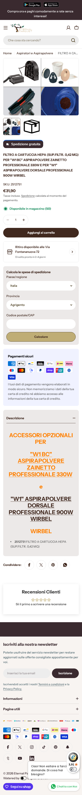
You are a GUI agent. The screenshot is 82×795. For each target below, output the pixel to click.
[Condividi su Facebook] (29, 565)
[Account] (68, 27)
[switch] (73, 769)
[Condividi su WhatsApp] (65, 565)
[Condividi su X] (41, 565)
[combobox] (41, 40)
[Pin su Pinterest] (53, 565)
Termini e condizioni (51, 684)
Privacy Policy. (12, 689)
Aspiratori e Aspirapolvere (35, 53)
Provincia (13, 296)
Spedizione (28, 195)
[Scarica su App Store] (51, 4)
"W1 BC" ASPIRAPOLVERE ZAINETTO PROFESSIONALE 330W (40, 464)
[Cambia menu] (5, 27)
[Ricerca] (73, 40)
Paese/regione (16, 277)
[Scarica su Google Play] (32, 4)
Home (7, 53)
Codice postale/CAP (20, 315)
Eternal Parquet (25, 773)
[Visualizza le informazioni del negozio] (72, 252)
